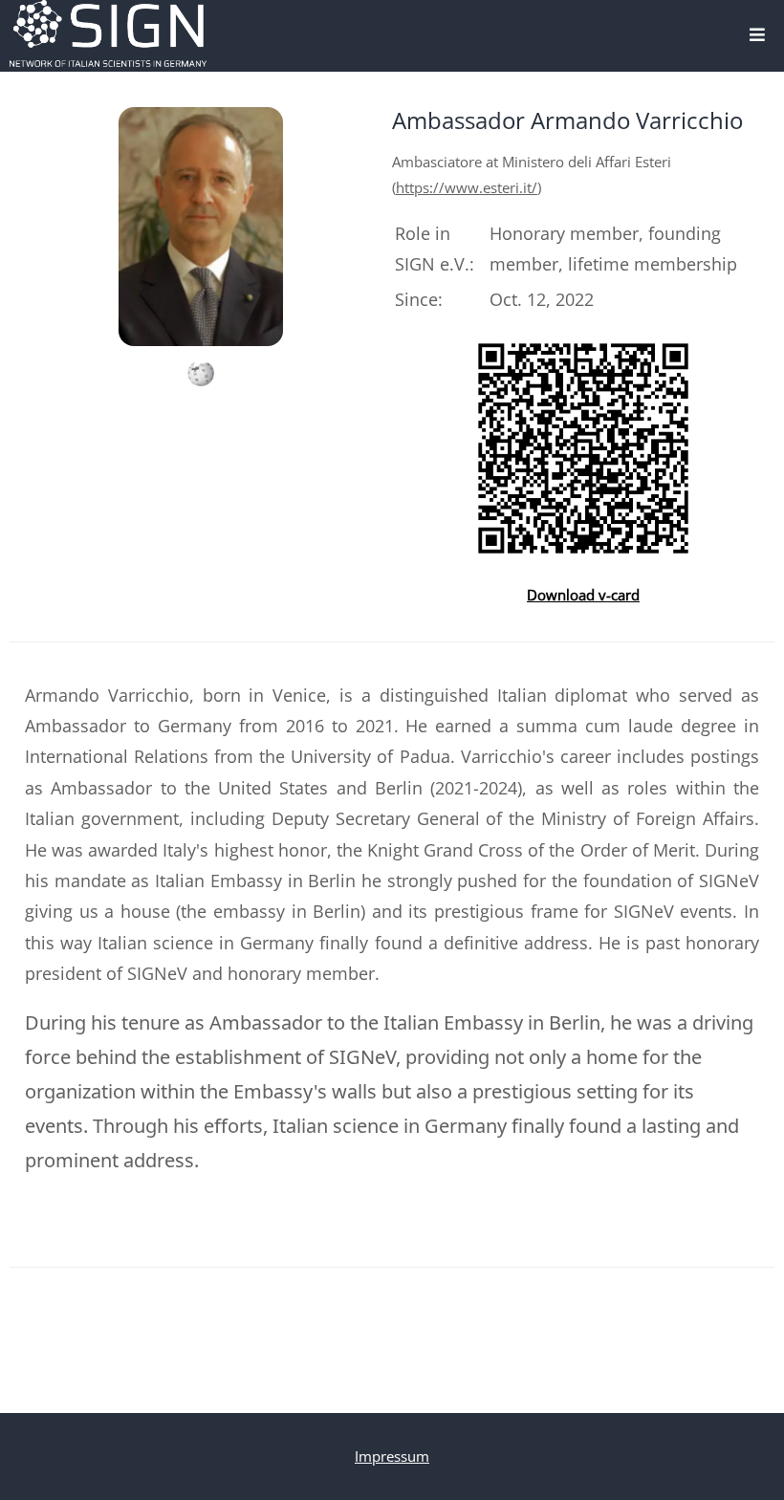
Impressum (392, 1456)
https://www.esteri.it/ (466, 187)
